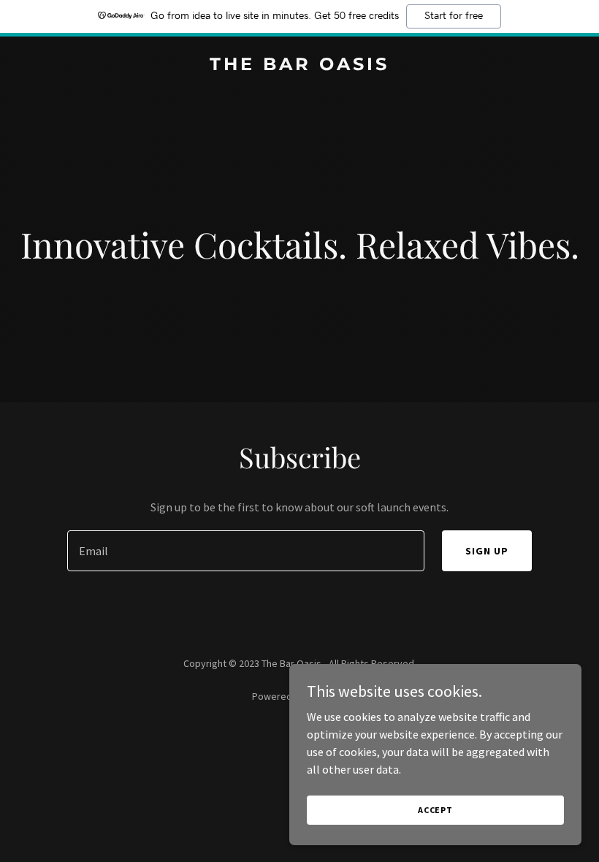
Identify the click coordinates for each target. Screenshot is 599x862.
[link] (299, 65)
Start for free (453, 16)
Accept (435, 809)
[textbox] (245, 550)
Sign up (486, 550)
